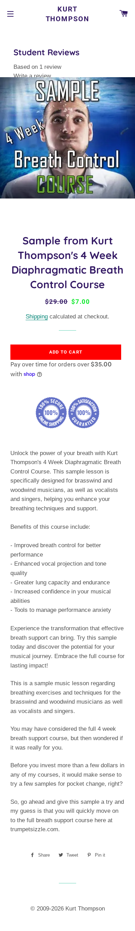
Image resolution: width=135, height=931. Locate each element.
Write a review (32, 76)
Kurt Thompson (68, 14)
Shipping (37, 316)
